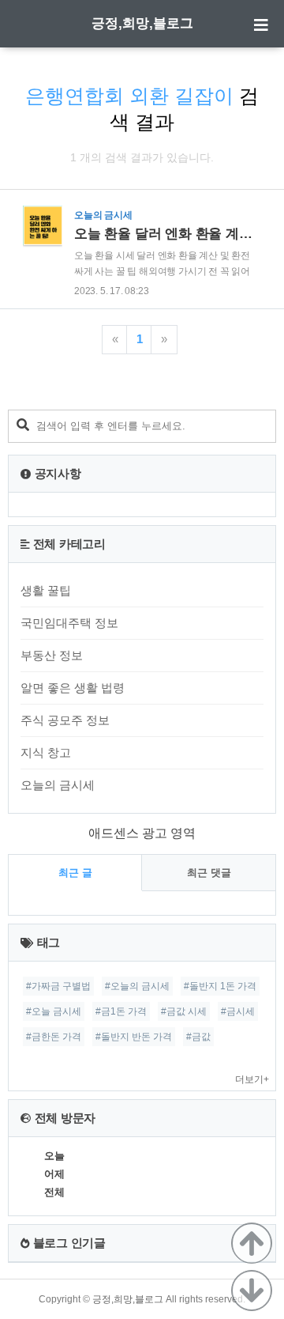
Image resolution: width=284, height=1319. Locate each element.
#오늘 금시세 (53, 1011)
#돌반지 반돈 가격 (133, 1036)
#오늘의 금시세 (137, 986)
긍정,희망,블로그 (142, 23)
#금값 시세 (184, 1011)
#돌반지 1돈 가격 (220, 986)
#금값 (198, 1036)
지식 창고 (46, 752)
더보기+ (252, 1079)
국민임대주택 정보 (69, 622)
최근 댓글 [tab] (209, 873)
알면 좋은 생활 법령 (73, 687)
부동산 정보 (52, 655)
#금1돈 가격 (121, 1011)
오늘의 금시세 (58, 785)
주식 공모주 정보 (65, 720)
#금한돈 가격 (53, 1036)
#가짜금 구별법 (58, 986)
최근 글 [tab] (75, 873)
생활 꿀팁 (46, 590)
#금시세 (238, 1011)
